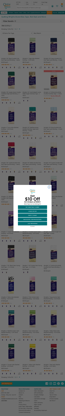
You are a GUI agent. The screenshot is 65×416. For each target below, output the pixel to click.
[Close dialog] (49, 187)
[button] (32, 207)
